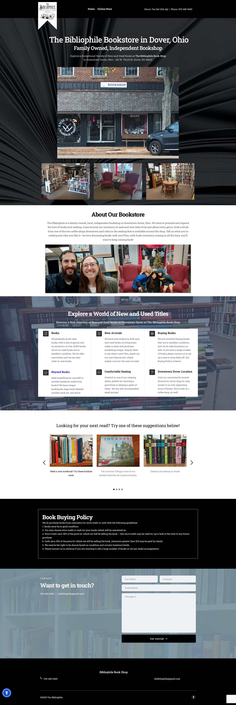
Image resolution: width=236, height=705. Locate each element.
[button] (7, 693)
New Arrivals (113, 333)
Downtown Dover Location (175, 371)
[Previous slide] (44, 462)
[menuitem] (91, 9)
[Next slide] (191, 462)
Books (55, 333)
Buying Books (167, 333)
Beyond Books (60, 372)
